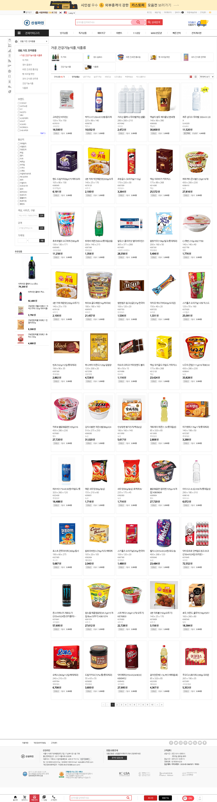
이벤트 (119, 33)
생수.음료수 (27, 64)
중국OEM (23, 192)
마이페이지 (168, 12)
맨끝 (162, 705)
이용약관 (25, 743)
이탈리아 (23, 183)
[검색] (138, 22)
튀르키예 (23, 201)
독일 (21, 153)
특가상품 (83, 33)
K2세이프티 (24, 118)
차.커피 (25, 60)
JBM (21, 115)
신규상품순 (118, 77)
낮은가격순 (86, 77)
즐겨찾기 (29, 12)
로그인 (149, 12)
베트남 (22, 162)
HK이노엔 (23, 106)
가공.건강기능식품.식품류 (31, 55)
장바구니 (179, 12)
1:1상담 (136, 33)
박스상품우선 (140, 77)
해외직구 (101, 33)
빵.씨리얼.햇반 (28, 74)
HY (21, 109)
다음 (157, 705)
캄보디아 (23, 195)
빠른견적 (177, 33)
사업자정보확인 (85, 759)
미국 (21, 159)
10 (152, 705)
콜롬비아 (23, 198)
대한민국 (23, 149)
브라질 (22, 165)
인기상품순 (76, 77)
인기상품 (64, 33)
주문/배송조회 (192, 12)
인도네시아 (24, 186)
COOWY (23, 103)
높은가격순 (97, 77)
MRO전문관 (156, 33)
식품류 (25, 88)
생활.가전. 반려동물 (27, 41)
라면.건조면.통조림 (30, 69)
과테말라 (23, 143)
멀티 (21, 156)
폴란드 (22, 204)
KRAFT (22, 121)
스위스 (22, 168)
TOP (200, 799)
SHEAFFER (24, 130)
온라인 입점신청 (117, 758)
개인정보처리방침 (40, 743)
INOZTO (23, 112)
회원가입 (158, 12)
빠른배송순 (129, 77)
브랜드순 (108, 77)
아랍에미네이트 (25, 174)
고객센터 (203, 12)
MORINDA (24, 127)
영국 (21, 180)
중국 (21, 189)
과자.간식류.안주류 (30, 78)
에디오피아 (24, 177)
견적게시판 (196, 33)
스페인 (22, 171)
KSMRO (23, 124)
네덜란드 (23, 147)
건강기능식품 (27, 83)
